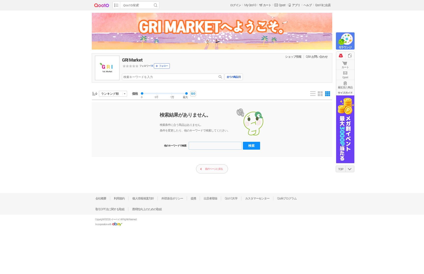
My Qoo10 (250, 5)
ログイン (235, 5)
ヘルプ (308, 5)
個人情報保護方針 (143, 198)
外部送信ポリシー (172, 198)
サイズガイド (345, 92)
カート (345, 67)
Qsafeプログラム (287, 198)
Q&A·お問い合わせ (317, 56)
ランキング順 (110, 93)
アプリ (296, 5)
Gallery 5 (327, 93)
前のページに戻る (214, 169)
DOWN (350, 169)
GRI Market (132, 60)
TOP (340, 169)
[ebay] (117, 224)
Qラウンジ (345, 47)
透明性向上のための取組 (147, 209)
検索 (251, 145)
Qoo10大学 (231, 198)
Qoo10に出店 (323, 5)
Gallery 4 (320, 93)
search (220, 77)
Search (155, 5)
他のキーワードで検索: (175, 145)
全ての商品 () (234, 77)
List (313, 93)
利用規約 (119, 198)
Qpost (282, 5)
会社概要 (100, 198)
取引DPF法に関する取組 (109, 209)
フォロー (163, 66)
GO (193, 93)
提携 (193, 198)
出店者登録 (210, 198)
